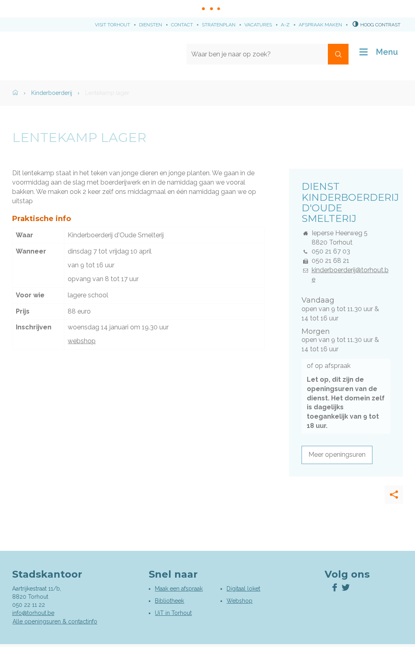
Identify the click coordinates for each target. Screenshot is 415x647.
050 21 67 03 (331, 251)
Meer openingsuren (337, 454)
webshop (82, 341)
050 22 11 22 (28, 605)
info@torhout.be (33, 613)
